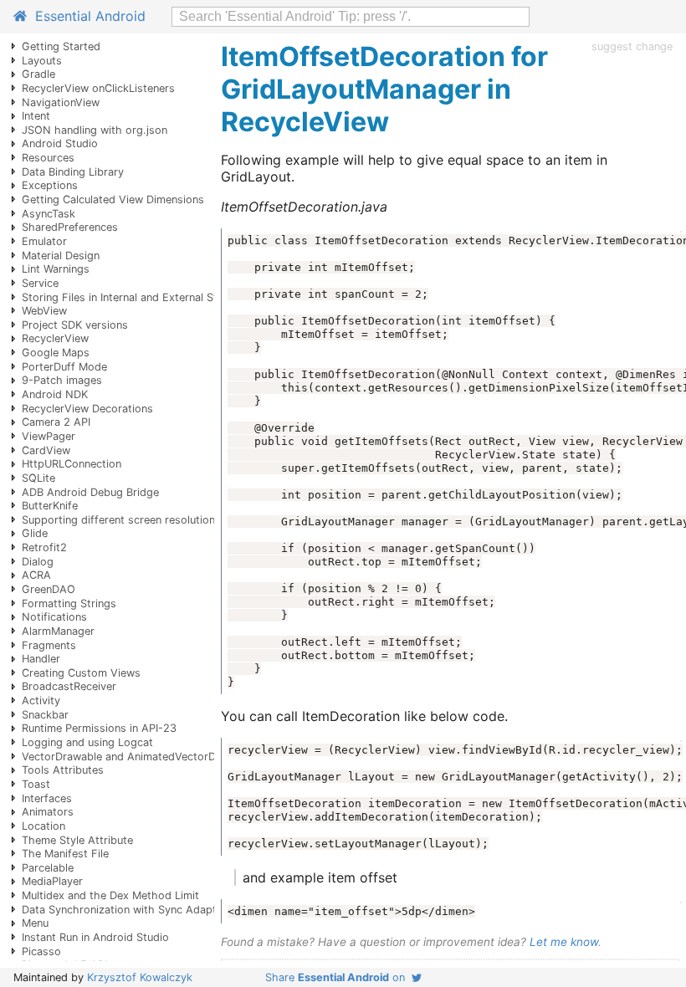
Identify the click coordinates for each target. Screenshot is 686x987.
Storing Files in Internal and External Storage (134, 297)
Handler (41, 658)
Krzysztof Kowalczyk (139, 977)
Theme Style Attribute (77, 840)
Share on (338, 977)
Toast (36, 784)
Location (43, 826)
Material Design (61, 255)
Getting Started (61, 46)
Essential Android (86, 16)
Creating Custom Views (81, 673)
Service (40, 283)
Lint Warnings (56, 269)
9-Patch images (62, 380)
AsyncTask (48, 213)
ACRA (36, 575)
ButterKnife (50, 505)
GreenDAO (48, 589)
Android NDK (55, 394)
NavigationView (61, 102)
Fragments (49, 645)
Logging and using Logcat (87, 742)
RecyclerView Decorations (87, 408)
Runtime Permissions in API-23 (99, 728)
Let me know (564, 942)
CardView (46, 450)
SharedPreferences (70, 227)
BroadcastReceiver (69, 686)
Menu (35, 923)
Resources (48, 157)
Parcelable (48, 868)
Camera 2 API (56, 422)
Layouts (42, 60)
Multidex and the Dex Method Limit (110, 895)
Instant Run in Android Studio (95, 937)
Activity (41, 700)
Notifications (54, 617)
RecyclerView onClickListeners (98, 88)
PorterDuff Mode (64, 367)
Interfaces (47, 798)
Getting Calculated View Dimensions (113, 199)
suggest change (632, 46)
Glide (35, 533)
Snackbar (45, 714)
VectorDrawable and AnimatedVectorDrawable (138, 756)
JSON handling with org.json (94, 130)
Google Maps (56, 352)
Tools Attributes (63, 770)
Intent (36, 116)
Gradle (38, 74)
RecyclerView (55, 338)
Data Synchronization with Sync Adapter (124, 909)
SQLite (38, 478)
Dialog (38, 561)
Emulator (44, 241)
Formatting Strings (69, 603)
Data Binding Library (73, 172)
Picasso (41, 951)
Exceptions (50, 185)
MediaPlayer (52, 881)
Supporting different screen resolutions (121, 520)
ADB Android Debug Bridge (90, 492)
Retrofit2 (44, 547)
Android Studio (60, 143)
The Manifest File (65, 853)
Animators (48, 811)
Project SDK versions (75, 325)
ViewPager (48, 436)
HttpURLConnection (71, 464)
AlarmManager (58, 631)
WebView (44, 310)
